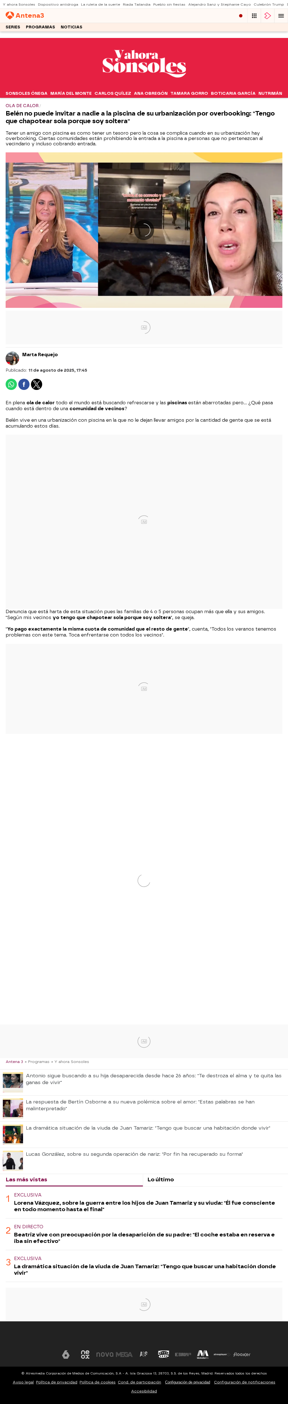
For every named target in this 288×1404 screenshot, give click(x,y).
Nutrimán (270, 93)
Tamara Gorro (189, 93)
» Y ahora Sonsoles (70, 1061)
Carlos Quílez (112, 93)
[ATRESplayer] (267, 16)
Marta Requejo (40, 354)
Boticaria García (233, 93)
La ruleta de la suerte (100, 4)
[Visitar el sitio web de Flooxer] (241, 1354)
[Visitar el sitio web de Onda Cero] (163, 1354)
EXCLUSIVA (28, 1195)
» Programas (37, 1061)
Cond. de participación (139, 1382)
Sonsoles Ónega (27, 93)
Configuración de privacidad (187, 1382)
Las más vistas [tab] (26, 1179)
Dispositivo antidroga (58, 4)
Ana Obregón (151, 93)
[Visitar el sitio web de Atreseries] (144, 1354)
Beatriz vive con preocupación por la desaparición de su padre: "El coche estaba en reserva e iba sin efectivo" (144, 1237)
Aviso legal (23, 1382)
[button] (281, 16)
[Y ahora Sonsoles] (144, 85)
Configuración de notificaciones (244, 1382)
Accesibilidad (144, 1391)
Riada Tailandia (136, 4)
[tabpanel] (144, 1234)
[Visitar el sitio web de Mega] (124, 1354)
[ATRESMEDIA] (144, 1337)
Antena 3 (14, 1061)
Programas (40, 27)
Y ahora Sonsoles (19, 4)
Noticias (71, 27)
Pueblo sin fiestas (169, 4)
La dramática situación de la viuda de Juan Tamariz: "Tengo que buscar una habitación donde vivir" (145, 1269)
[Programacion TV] (254, 16)
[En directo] (241, 16)
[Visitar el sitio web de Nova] (104, 1354)
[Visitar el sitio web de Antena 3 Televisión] (46, 1354)
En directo (28, 1226)
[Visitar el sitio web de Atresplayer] (222, 1354)
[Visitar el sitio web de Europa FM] (183, 1354)
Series (13, 27)
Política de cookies (98, 1382)
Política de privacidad (56, 1382)
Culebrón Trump (269, 4)
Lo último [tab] (160, 1179)
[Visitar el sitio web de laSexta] (65, 1354)
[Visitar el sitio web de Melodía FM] (202, 1354)
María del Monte (71, 93)
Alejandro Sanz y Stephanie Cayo (219, 4)
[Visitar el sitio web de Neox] (85, 1354)
